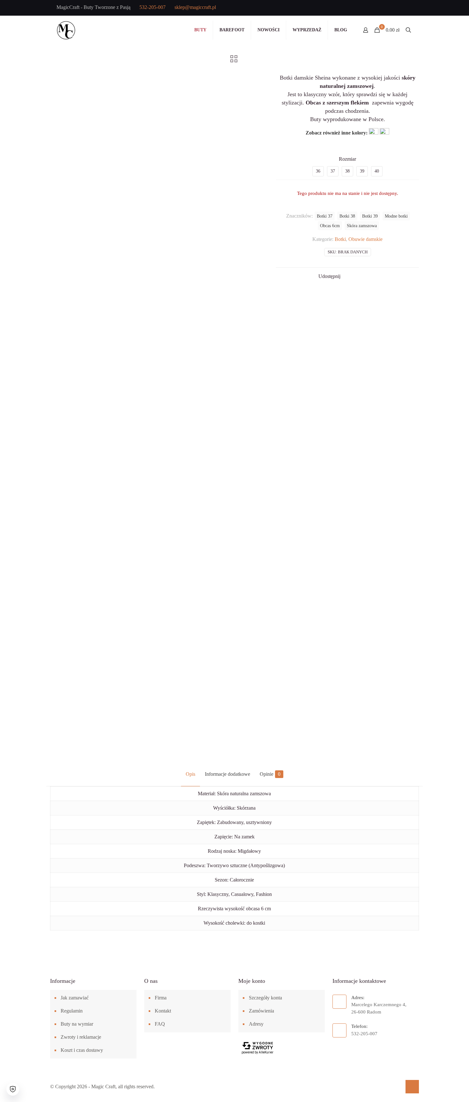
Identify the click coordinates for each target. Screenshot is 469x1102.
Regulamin (72, 1010)
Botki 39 (370, 216)
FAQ (160, 1024)
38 (347, 171)
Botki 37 (324, 216)
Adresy (256, 1024)
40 (377, 171)
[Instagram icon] (397, 8)
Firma (161, 997)
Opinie (270, 774)
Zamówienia (261, 1010)
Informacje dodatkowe (227, 774)
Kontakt (163, 1010)
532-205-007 (152, 7)
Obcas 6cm (330, 225)
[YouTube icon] (387, 8)
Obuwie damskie (365, 239)
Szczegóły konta (265, 997)
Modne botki (396, 216)
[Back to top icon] (412, 1086)
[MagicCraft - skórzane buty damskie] (66, 30)
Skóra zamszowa (362, 225)
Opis (190, 774)
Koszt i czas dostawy (82, 1050)
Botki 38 (347, 216)
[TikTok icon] (407, 8)
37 (333, 171)
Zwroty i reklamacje (81, 1037)
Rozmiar (347, 159)
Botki (340, 239)
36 (318, 171)
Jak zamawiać (75, 997)
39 (362, 171)
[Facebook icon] (377, 8)
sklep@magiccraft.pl (195, 7)
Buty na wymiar (77, 1024)
